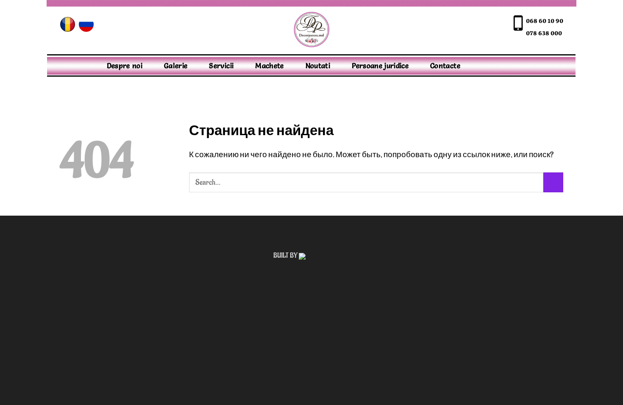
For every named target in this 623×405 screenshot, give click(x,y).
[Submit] (553, 182)
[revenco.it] (324, 255)
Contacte (445, 65)
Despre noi (125, 65)
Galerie (175, 65)
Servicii (221, 65)
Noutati (318, 65)
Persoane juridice (380, 65)
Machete (269, 65)
